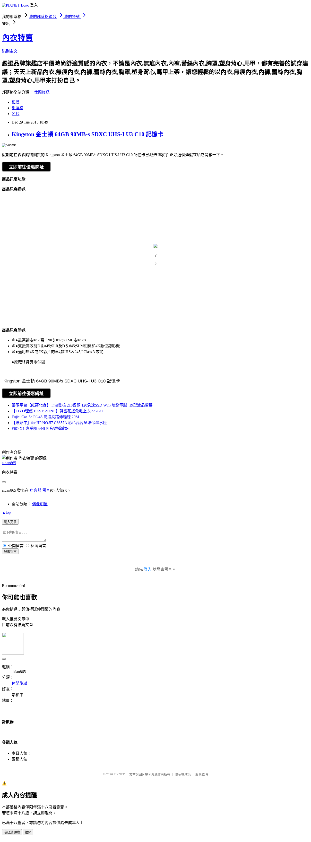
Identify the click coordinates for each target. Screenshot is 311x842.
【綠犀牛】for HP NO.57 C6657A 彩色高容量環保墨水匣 (59, 423)
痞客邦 (35, 490)
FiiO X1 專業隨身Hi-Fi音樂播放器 (40, 428)
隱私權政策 (183, 774)
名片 (15, 114)
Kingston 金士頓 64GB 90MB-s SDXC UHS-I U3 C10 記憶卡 (87, 134)
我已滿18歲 (12, 832)
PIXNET (119, 774)
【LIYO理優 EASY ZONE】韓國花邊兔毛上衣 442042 (57, 411)
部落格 (17, 108)
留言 (46, 490)
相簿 (15, 102)
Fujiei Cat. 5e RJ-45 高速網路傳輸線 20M (45, 417)
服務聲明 (201, 774)
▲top (6, 512)
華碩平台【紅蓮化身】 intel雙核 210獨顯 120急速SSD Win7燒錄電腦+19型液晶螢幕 (82, 405)
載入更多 (10, 522)
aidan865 (9, 463)
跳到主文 (9, 51)
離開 (28, 832)
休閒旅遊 (42, 92)
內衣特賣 (17, 37)
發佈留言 (10, 551)
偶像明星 (40, 504)
